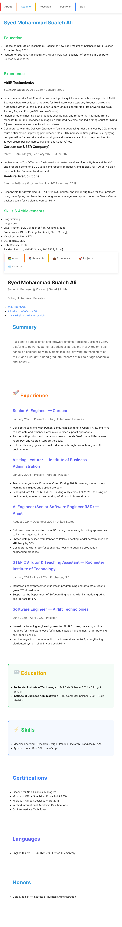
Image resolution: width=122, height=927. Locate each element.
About (8, 6)
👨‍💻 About (14, 258)
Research (45, 6)
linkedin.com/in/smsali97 (22, 311)
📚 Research (36, 258)
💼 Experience (61, 258)
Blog (82, 6)
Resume (26, 6)
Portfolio (65, 6)
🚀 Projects (86, 258)
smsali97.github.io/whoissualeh (26, 315)
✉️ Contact (15, 266)
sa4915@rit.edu (17, 306)
